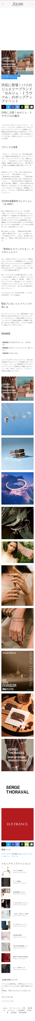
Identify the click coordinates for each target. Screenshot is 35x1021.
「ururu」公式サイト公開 (20, 913)
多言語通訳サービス (19, 892)
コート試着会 (17, 881)
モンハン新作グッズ (19, 967)
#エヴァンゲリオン (13, 76)
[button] (3, 4)
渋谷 (20, 854)
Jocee (5, 1008)
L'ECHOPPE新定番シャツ (20, 946)
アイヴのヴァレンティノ (20, 924)
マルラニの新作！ (18, 870)
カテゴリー (11, 1010)
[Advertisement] (17, 27)
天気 (23, 1008)
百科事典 (14, 1012)
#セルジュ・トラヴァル (9, 78)
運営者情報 (22, 1012)
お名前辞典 (21, 1010)
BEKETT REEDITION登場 (20, 956)
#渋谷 (4, 76)
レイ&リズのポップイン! (20, 903)
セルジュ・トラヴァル (10, 856)
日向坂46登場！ (18, 935)
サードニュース (15, 1008)
